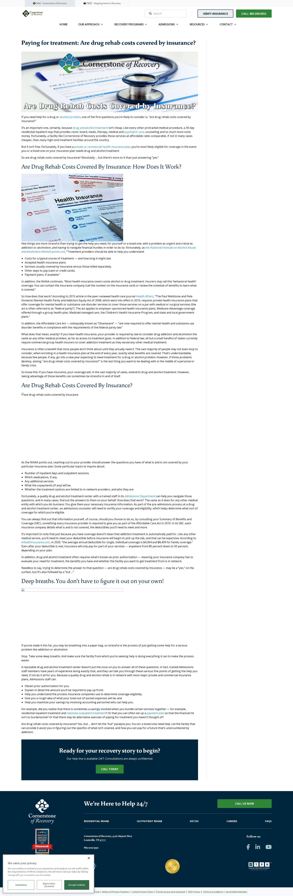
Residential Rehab (96, 821)
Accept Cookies (77, 885)
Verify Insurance (215, 14)
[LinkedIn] (257, 847)
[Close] (89, 858)
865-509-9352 (91, 847)
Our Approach (89, 24)
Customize (21, 885)
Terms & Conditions (213, 891)
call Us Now (244, 803)
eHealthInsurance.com (35, 542)
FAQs (268, 821)
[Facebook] (248, 847)
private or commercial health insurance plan (102, 147)
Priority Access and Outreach (170, 891)
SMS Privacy (194, 891)
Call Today (109, 769)
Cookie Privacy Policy (142, 891)
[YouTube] (269, 847)
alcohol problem (70, 117)
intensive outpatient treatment (86, 713)
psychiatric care (134, 132)
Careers (232, 821)
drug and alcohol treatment (90, 128)
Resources (197, 24)
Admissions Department (140, 496)
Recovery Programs (129, 24)
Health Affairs (144, 296)
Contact (226, 24)
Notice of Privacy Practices (115, 891)
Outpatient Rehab (149, 821)
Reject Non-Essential (49, 885)
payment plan (155, 713)
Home (63, 24)
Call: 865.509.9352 (253, 14)
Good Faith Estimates (236, 891)
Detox (194, 821)
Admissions (167, 24)
